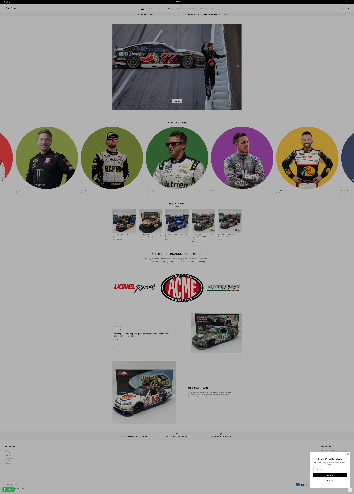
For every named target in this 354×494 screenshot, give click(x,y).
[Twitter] (327, 480)
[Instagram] (330, 480)
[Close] (348, 454)
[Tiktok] (332, 480)
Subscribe (330, 475)
